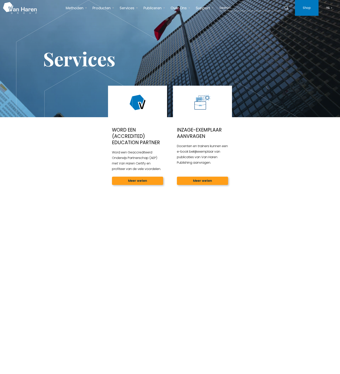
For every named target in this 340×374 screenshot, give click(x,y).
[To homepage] (20, 8)
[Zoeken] (286, 8)
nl (328, 8)
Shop (307, 8)
